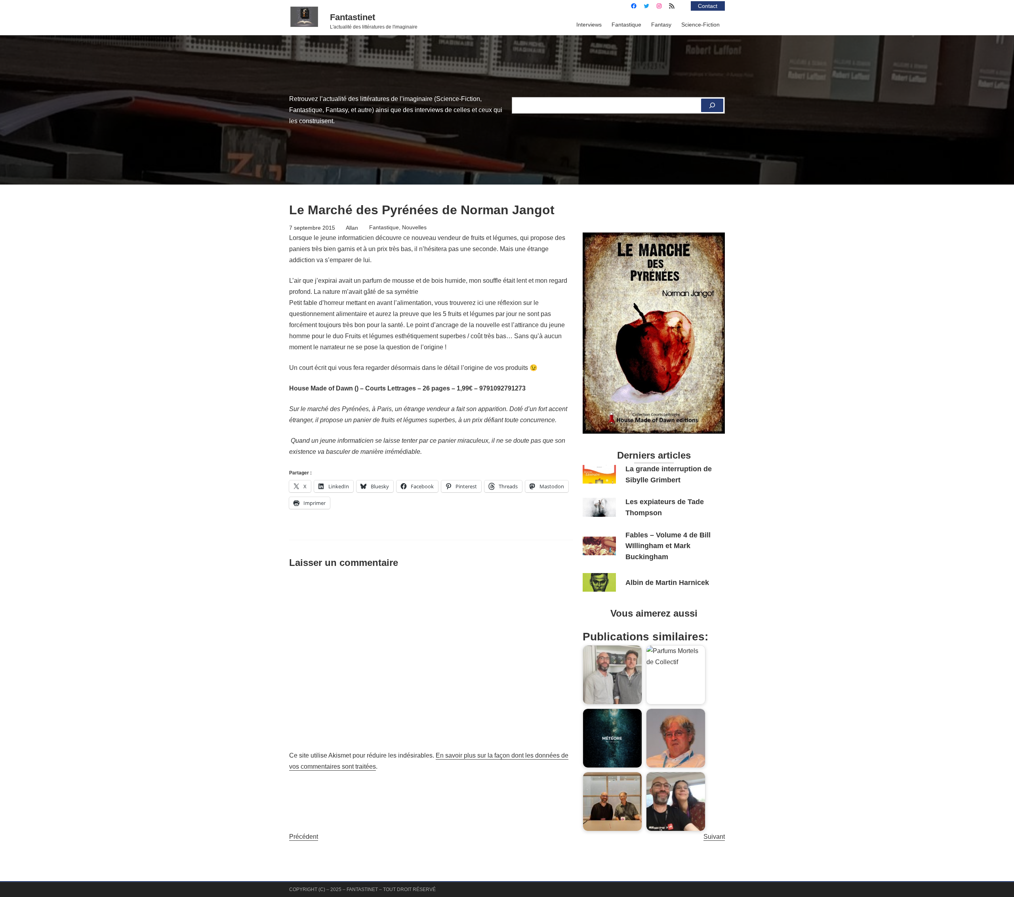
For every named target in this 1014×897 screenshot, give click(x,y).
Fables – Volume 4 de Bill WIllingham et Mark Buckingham (668, 546)
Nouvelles (414, 227)
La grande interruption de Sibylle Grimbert (668, 474)
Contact (707, 6)
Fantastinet (352, 17)
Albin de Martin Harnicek (667, 582)
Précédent (303, 836)
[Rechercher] (712, 105)
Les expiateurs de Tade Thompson (664, 507)
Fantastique (384, 227)
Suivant (714, 836)
